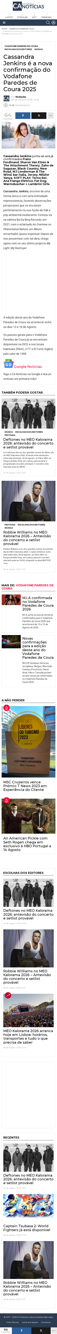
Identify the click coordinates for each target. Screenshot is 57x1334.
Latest (9, 17)
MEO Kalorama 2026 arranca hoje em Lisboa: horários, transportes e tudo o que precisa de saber (28, 1037)
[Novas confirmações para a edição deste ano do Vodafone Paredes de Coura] (11, 641)
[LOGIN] (53, 22)
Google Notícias (28, 367)
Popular (23, 17)
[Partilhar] (21, 1330)
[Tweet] (41, 1330)
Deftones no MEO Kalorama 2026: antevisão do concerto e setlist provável (28, 443)
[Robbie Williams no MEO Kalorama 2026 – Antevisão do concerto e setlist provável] (28, 501)
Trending (46, 17)
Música (9, 432)
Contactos (45, 1322)
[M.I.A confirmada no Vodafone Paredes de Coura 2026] (11, 600)
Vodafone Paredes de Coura (28, 587)
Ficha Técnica (13, 1322)
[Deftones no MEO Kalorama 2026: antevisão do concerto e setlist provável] (28, 413)
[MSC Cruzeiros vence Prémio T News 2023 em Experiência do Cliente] (28, 741)
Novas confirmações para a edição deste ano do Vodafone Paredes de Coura (38, 648)
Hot (34, 17)
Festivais (10, 435)
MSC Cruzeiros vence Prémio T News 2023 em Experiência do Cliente (25, 786)
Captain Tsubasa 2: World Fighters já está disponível (26, 1228)
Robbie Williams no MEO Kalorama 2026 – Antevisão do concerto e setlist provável (27, 538)
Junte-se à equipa (30, 1322)
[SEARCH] (48, 22)
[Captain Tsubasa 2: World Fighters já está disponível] (28, 1208)
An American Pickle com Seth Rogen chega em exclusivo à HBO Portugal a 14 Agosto (27, 844)
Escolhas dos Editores (29, 432)
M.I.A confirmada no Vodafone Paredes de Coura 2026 (38, 604)
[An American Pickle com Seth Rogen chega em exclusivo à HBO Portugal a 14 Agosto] (28, 816)
